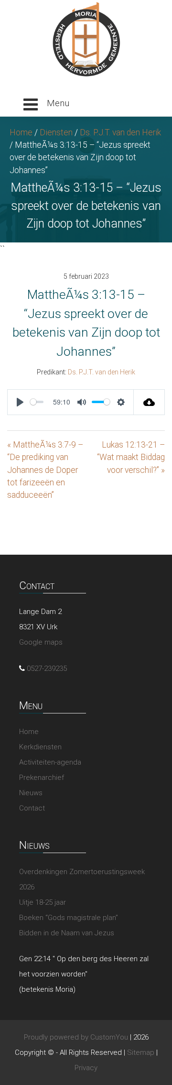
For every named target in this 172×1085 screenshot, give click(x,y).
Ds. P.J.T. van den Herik (120, 132)
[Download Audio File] (149, 402)
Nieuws (31, 793)
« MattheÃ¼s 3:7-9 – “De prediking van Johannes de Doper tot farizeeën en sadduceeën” (45, 470)
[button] (46, 105)
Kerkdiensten (40, 747)
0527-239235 (47, 668)
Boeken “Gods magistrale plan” (68, 917)
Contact (32, 808)
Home (21, 132)
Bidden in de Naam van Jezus (66, 933)
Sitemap (140, 1052)
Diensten (56, 132)
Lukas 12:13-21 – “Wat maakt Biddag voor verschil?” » (131, 457)
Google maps (41, 642)
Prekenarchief (41, 777)
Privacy (86, 1067)
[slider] (36, 401)
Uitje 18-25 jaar (42, 902)
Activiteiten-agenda (50, 762)
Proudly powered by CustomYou (76, 1037)
